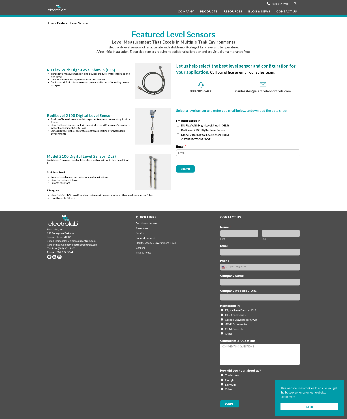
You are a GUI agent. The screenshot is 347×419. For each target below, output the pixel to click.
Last (264, 239)
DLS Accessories (235, 315)
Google (229, 380)
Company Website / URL (239, 291)
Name (225, 227)
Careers (140, 247)
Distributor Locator (147, 223)
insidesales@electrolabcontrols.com (263, 91)
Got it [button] (309, 406)
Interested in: (231, 306)
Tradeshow (232, 375)
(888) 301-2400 (280, 3)
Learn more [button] (287, 396)
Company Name (232, 276)
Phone (225, 261)
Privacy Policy (143, 252)
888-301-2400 (201, 91)
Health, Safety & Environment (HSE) (156, 242)
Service (140, 233)
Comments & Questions (238, 341)
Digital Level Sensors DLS (240, 310)
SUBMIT (230, 403)
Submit (185, 168)
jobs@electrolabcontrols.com (81, 244)
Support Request (145, 237)
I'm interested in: (188, 121)
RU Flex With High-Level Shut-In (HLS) (205, 125)
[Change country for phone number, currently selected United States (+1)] (224, 267)
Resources (142, 228)
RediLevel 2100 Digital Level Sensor (203, 130)
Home (50, 23)
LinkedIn (230, 384)
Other (228, 333)
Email (181, 146)
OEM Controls (234, 329)
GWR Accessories (236, 324)
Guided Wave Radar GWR (241, 319)
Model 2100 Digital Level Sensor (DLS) (205, 134)
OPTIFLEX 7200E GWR (196, 139)
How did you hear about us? (240, 370)
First (222, 239)
